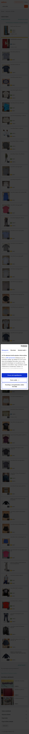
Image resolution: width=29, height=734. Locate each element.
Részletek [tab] (13, 350)
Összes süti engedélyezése (15, 375)
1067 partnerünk (10, 357)
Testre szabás (13, 380)
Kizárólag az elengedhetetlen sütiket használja (14, 385)
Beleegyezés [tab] (5, 350)
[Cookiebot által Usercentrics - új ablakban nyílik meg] (20, 346)
